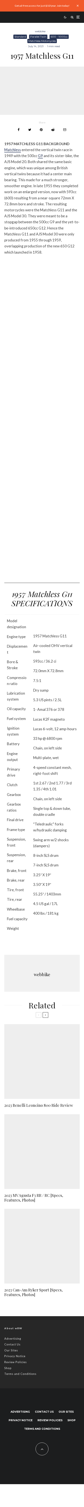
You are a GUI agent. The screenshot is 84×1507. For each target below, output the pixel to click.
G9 (40, 155)
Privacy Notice (14, 1356)
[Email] (64, 129)
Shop (8, 1368)
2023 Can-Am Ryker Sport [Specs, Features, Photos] (33, 1292)
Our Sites (11, 1350)
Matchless (12, 149)
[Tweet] (29, 129)
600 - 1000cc (59, 36)
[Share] (19, 129)
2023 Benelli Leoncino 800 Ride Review (38, 1105)
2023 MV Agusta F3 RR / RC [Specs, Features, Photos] (33, 1197)
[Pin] (41, 129)
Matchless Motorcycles (42, 40)
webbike (40, 31)
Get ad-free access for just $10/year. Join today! (42, 5)
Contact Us (12, 1344)
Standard (20, 36)
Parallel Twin (38, 36)
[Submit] (52, 129)
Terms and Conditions (20, 1374)
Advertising (12, 1338)
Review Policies (15, 1362)
